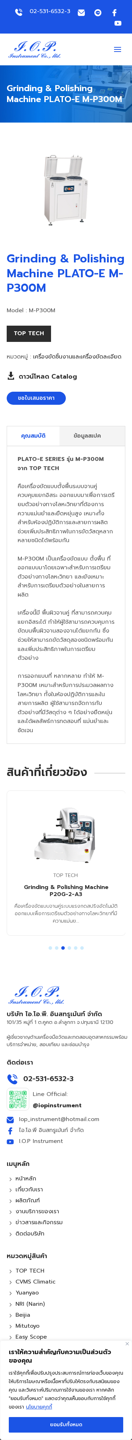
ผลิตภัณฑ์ (27, 1200)
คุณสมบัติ (33, 436)
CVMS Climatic (35, 1282)
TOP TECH (29, 333)
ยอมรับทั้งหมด (66, 1424)
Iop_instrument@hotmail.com (59, 1119)
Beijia (22, 1315)
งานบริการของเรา (37, 1211)
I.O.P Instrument (41, 1141)
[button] (50, 948)
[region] (66, 1390)
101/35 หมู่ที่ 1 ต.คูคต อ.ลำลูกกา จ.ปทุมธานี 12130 (60, 1022)
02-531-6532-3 (50, 11)
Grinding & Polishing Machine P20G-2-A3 (66, 891)
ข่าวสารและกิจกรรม (39, 1222)
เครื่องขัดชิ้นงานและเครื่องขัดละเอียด (77, 356)
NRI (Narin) (30, 1304)
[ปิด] (127, 1343)
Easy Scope (31, 1337)
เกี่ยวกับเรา (29, 1189)
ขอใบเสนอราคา (36, 398)
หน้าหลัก (25, 1178)
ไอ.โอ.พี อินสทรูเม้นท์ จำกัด (51, 1130)
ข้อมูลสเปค (87, 436)
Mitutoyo (27, 1326)
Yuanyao (27, 1292)
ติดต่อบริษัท (29, 1233)
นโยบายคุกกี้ (39, 1407)
